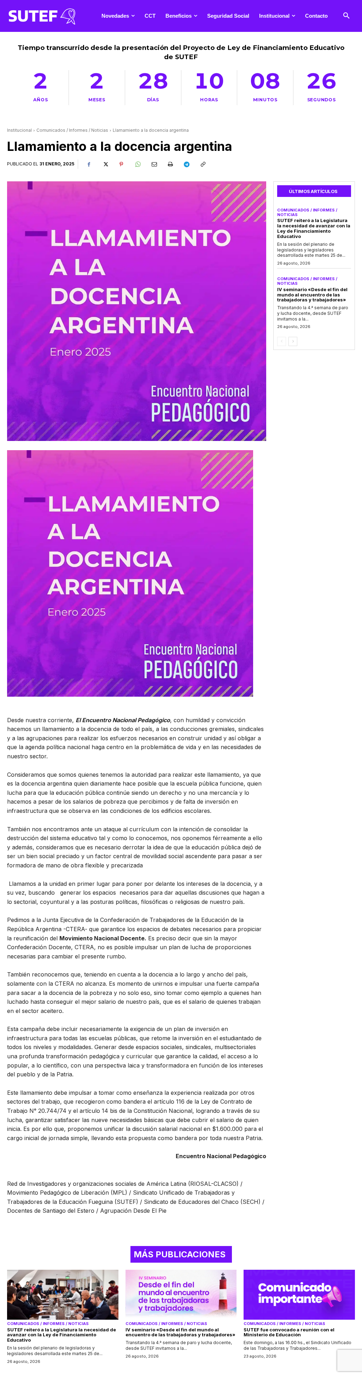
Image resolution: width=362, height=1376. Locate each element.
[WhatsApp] (137, 164)
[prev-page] (281, 341)
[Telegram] (186, 164)
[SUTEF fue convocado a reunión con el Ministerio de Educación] (299, 1295)
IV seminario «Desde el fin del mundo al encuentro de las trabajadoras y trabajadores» (312, 295)
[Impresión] (170, 164)
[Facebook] (89, 164)
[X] (105, 164)
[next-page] (292, 341)
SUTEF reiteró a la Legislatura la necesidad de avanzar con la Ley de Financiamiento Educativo (313, 228)
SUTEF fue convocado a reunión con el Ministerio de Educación (289, 1332)
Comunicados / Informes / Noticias (72, 130)
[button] (346, 15)
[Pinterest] (121, 164)
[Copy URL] (202, 164)
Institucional (19, 130)
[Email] (154, 164)
